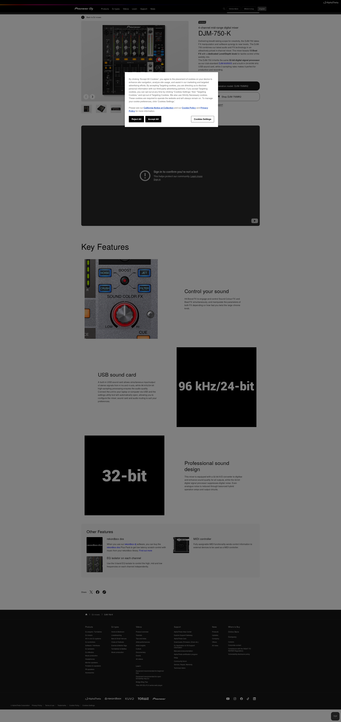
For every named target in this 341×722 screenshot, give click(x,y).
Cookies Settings (202, 119)
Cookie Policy (189, 107)
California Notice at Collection (159, 107)
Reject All (136, 119)
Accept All (153, 119)
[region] (171, 99)
